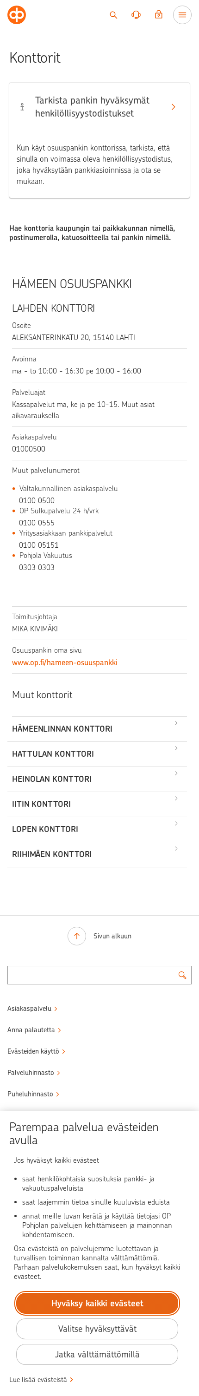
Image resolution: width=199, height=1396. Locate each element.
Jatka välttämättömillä (97, 1354)
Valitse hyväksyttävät (97, 1329)
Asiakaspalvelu (29, 1008)
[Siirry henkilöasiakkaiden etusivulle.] (16, 15)
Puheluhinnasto (30, 1094)
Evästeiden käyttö (33, 1051)
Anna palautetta (31, 1030)
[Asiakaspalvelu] (136, 15)
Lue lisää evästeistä (38, 1380)
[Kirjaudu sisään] (159, 15)
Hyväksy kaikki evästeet (97, 1303)
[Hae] (113, 15)
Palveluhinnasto (30, 1072)
